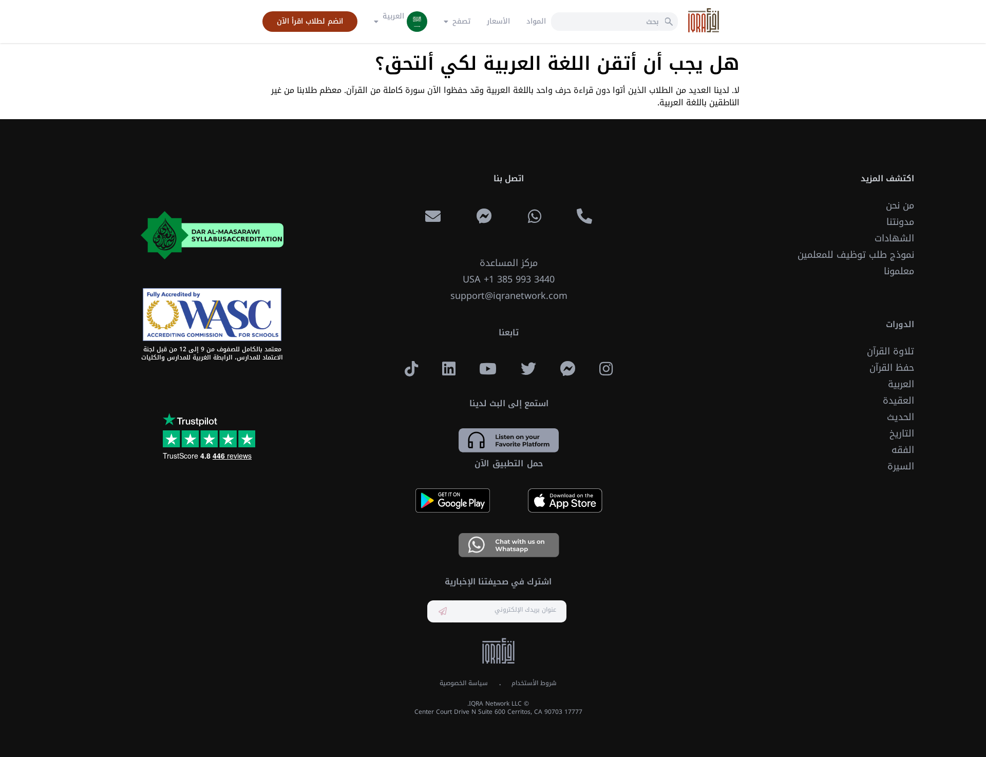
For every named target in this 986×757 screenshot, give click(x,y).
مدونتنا (900, 222)
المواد (536, 21)
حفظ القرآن (891, 367)
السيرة (900, 466)
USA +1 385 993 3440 (509, 279)
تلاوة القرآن (890, 351)
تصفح (461, 21)
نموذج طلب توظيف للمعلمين (856, 255)
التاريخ (901, 433)
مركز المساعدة (509, 263)
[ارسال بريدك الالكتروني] (442, 611)
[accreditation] (212, 235)
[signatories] (212, 315)
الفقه (903, 450)
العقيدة (898, 400)
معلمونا (899, 271)
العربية (901, 384)
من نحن (900, 205)
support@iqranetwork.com (508, 296)
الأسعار (498, 21)
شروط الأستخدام (534, 683)
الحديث (900, 417)
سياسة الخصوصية (464, 683)
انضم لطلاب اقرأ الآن (310, 21)
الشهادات (894, 238)
